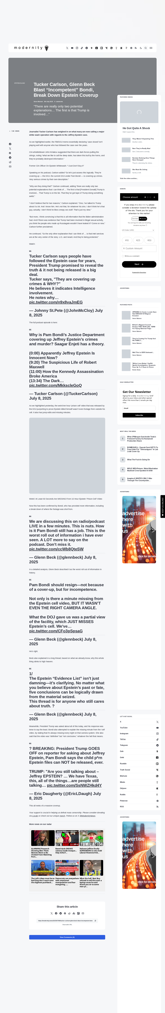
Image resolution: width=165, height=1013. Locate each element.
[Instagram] (77, 48)
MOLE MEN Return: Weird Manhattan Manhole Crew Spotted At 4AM (142, 470)
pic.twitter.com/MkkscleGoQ (55, 443)
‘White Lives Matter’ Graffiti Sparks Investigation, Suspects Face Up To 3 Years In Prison (144, 365)
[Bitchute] (111, 48)
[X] (67, 48)
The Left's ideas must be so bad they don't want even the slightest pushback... (43, 932)
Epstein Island (19, 83)
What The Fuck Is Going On (138, 460)
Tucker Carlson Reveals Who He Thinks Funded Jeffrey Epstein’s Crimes (66, 971)
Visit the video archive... (129, 178)
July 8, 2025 (40, 456)
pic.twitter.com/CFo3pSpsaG (56, 682)
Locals (35, 867)
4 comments (58, 101)
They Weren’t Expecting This (143, 139)
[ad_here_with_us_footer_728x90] (67, 480)
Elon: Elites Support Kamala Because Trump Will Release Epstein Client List (91, 971)
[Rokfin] (126, 48)
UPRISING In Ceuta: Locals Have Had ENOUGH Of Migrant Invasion (144, 314)
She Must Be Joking (139, 169)
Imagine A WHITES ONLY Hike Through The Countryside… (139, 479)
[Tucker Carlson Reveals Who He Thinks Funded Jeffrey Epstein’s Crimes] (67, 960)
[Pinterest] (131, 48)
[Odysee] (121, 48)
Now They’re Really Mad (141, 148)
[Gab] (91, 48)
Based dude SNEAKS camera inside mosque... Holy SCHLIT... (66, 902)
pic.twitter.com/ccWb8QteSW (56, 600)
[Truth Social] (106, 48)
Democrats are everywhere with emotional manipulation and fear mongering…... (67, 933)
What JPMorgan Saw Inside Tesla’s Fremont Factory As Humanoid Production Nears (141, 439)
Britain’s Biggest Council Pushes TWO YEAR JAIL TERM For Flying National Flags (143, 326)
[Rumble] (101, 48)
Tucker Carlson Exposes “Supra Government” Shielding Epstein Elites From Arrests (40, 971)
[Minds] (116, 48)
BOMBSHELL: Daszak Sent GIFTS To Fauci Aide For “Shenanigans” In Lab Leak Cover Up (142, 449)
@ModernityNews (87, 867)
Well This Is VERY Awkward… (143, 352)
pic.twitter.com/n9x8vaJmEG (56, 360)
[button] (140, 48)
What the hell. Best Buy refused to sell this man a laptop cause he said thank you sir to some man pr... (91, 934)
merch (62, 867)
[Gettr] (96, 48)
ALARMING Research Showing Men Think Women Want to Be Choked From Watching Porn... (41, 904)
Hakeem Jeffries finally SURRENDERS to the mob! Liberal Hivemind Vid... (91, 902)
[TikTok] (82, 48)
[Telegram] (87, 48)
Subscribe (139, 415)
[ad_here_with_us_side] (139, 530)
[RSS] (136, 48)
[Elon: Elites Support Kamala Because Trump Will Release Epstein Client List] (92, 960)
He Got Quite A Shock (136, 128)
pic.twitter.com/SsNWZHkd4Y (74, 837)
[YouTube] (72, 48)
